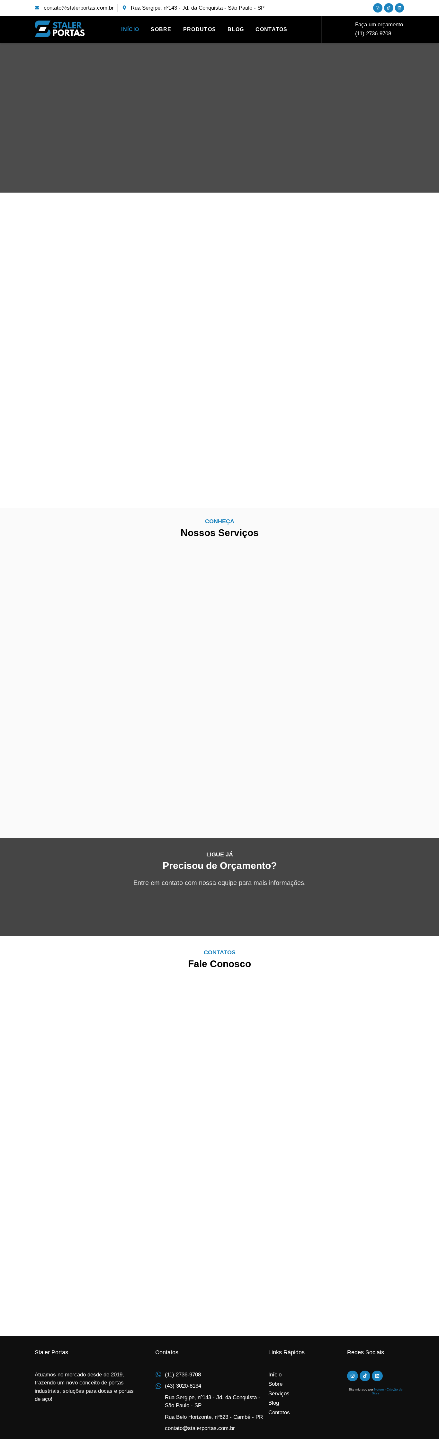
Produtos (199, 29)
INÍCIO (130, 29)
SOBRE (161, 29)
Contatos (271, 29)
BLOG (236, 29)
